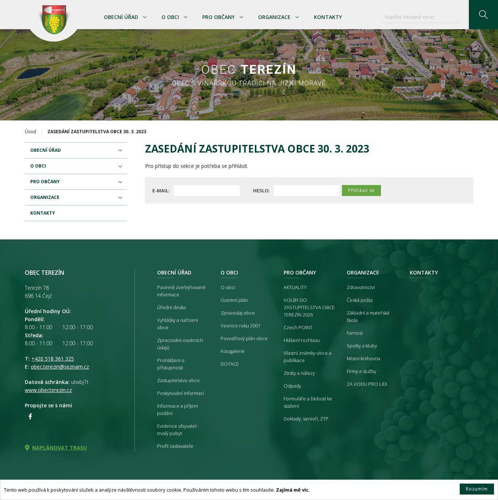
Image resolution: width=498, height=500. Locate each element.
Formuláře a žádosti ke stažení (308, 402)
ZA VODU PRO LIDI (367, 384)
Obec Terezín (53, 21)
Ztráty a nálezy (299, 373)
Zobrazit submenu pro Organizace (297, 17)
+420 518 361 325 (52, 358)
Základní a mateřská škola (368, 316)
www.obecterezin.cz (48, 389)
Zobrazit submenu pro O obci (185, 17)
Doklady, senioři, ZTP (306, 418)
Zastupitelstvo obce (178, 380)
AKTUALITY (295, 287)
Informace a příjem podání (177, 409)
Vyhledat (483, 14)
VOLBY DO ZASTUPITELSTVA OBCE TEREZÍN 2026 (309, 307)
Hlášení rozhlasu (302, 340)
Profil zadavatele (175, 446)
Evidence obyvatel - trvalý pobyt (178, 429)
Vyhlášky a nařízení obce (177, 324)
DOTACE (230, 364)
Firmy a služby (361, 371)
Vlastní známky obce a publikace (307, 357)
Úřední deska (171, 307)
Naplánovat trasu (59, 447)
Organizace (274, 17)
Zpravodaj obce (238, 312)
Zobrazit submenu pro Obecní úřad (144, 17)
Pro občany (218, 17)
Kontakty (328, 17)
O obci (170, 17)
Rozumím (477, 489)
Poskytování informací (180, 393)
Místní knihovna (363, 358)
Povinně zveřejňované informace (181, 291)
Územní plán (234, 300)
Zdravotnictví (361, 287)
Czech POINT (298, 327)
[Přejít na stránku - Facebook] (30, 416)
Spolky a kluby (362, 345)
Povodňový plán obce (244, 338)
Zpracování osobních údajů (180, 344)
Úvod (30, 131)
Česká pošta (360, 300)
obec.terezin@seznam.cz (60, 366)
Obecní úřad (121, 17)
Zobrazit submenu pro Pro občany (241, 17)
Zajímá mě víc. (293, 489)
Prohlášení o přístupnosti (170, 364)
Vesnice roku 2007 (240, 325)
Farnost (355, 333)
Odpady (292, 385)
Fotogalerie (233, 351)
